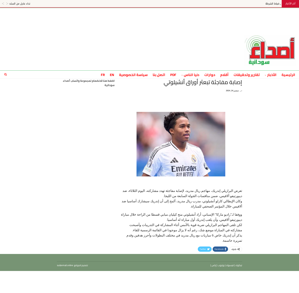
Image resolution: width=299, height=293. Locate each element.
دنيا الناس (191, 74)
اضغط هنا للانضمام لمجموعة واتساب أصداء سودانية (89, 83)
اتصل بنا (159, 74)
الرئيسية (288, 74)
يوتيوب (220, 265)
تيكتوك (238, 265)
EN (112, 74)
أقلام (224, 74)
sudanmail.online (65, 265)
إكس (213, 265)
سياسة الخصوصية (133, 74)
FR (103, 74)
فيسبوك (229, 265)
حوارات (209, 74)
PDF (173, 74)
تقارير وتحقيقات (247, 74)
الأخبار (272, 74)
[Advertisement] (149, 16)
